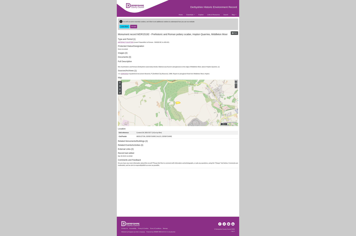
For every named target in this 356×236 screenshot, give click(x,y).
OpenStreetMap (227, 122)
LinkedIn (233, 224)
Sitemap (165, 228)
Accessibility (132, 228)
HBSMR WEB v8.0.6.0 (160, 232)
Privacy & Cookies (143, 228)
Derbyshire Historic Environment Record (213, 7)
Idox (137, 232)
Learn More (124, 26)
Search (225, 15)
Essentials (190, 15)
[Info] (120, 89)
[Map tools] (120, 92)
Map (233, 15)
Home (181, 15)
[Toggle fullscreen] (236, 82)
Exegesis (131, 232)
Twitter (224, 224)
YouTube (228, 224)
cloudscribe (172, 232)
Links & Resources (213, 15)
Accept (133, 26)
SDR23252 (124, 74)
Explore (201, 15)
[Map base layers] (120, 86)
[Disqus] (178, 193)
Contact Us (124, 228)
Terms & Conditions (155, 228)
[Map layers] (120, 82)
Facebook (220, 224)
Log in (233, 231)
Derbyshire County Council (223, 229)
